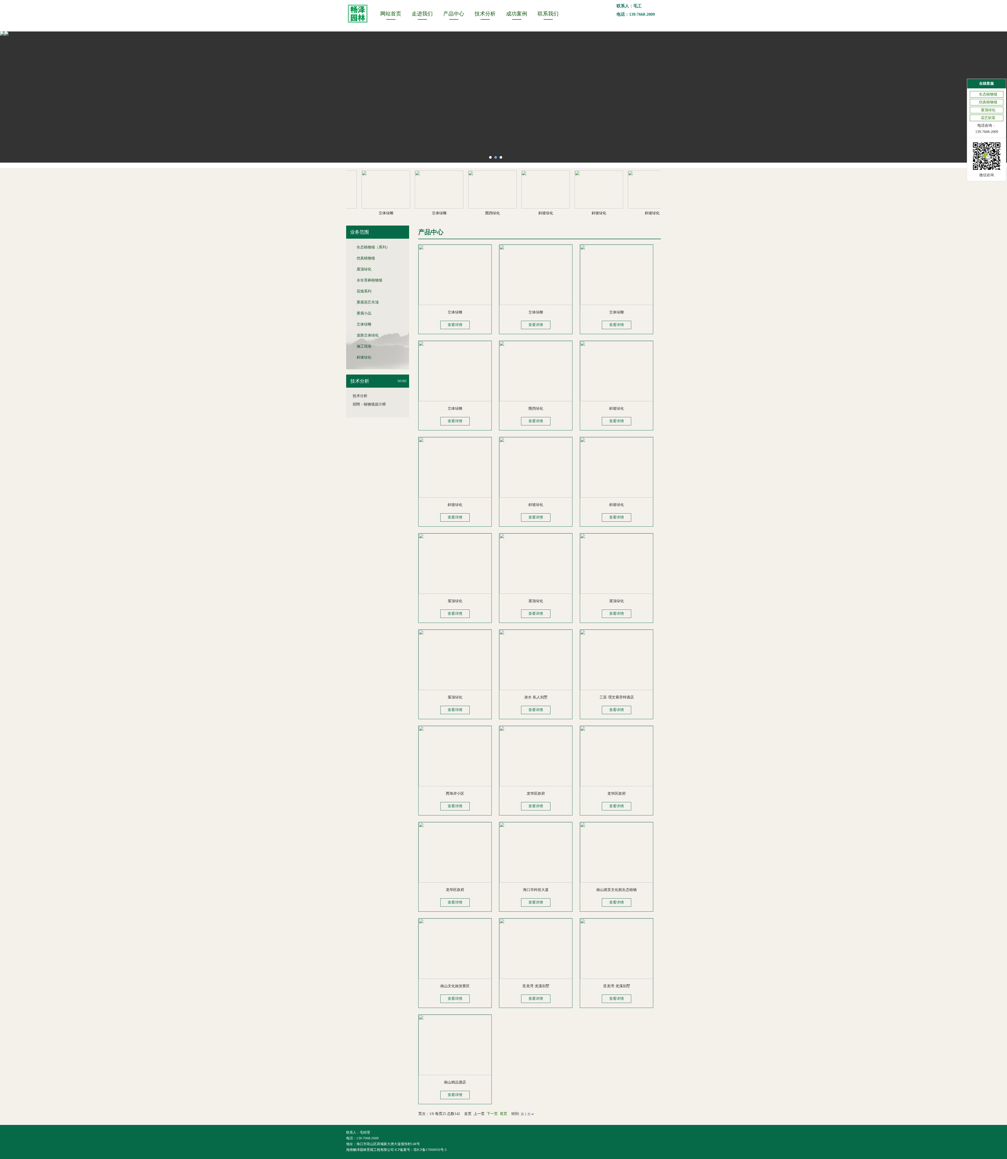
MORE (402, 381)
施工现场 (364, 346)
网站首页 (390, 14)
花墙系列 (364, 291)
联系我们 (548, 14)
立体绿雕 (364, 324)
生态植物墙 (988, 94)
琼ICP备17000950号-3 (430, 1150)
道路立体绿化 (368, 335)
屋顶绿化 (364, 269)
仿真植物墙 (366, 258)
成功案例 (516, 14)
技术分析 (485, 14)
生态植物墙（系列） (373, 247)
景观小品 (364, 313)
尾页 (503, 1114)
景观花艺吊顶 (368, 302)
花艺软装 (988, 118)
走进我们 (422, 14)
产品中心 (453, 14)
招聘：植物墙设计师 (369, 404)
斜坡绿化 (364, 357)
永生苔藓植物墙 (369, 280)
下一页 (492, 1114)
